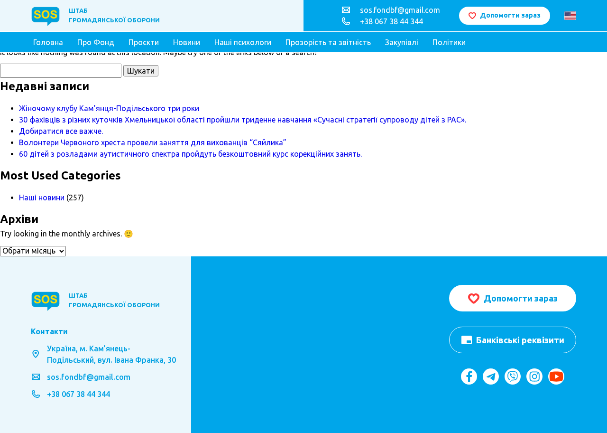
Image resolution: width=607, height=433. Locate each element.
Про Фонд (95, 42)
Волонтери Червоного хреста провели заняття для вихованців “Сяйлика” (152, 142)
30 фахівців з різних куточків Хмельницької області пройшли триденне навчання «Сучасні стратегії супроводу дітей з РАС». (242, 119)
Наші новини (41, 197)
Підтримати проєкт (240, 324)
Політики (449, 42)
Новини (186, 42)
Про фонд (223, 290)
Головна (48, 42)
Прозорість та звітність (328, 42)
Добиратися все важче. (61, 131)
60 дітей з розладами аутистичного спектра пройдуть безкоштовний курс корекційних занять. (190, 154)
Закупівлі (401, 42)
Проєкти (144, 42)
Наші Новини (228, 302)
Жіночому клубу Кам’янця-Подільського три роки (109, 108)
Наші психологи (242, 42)
